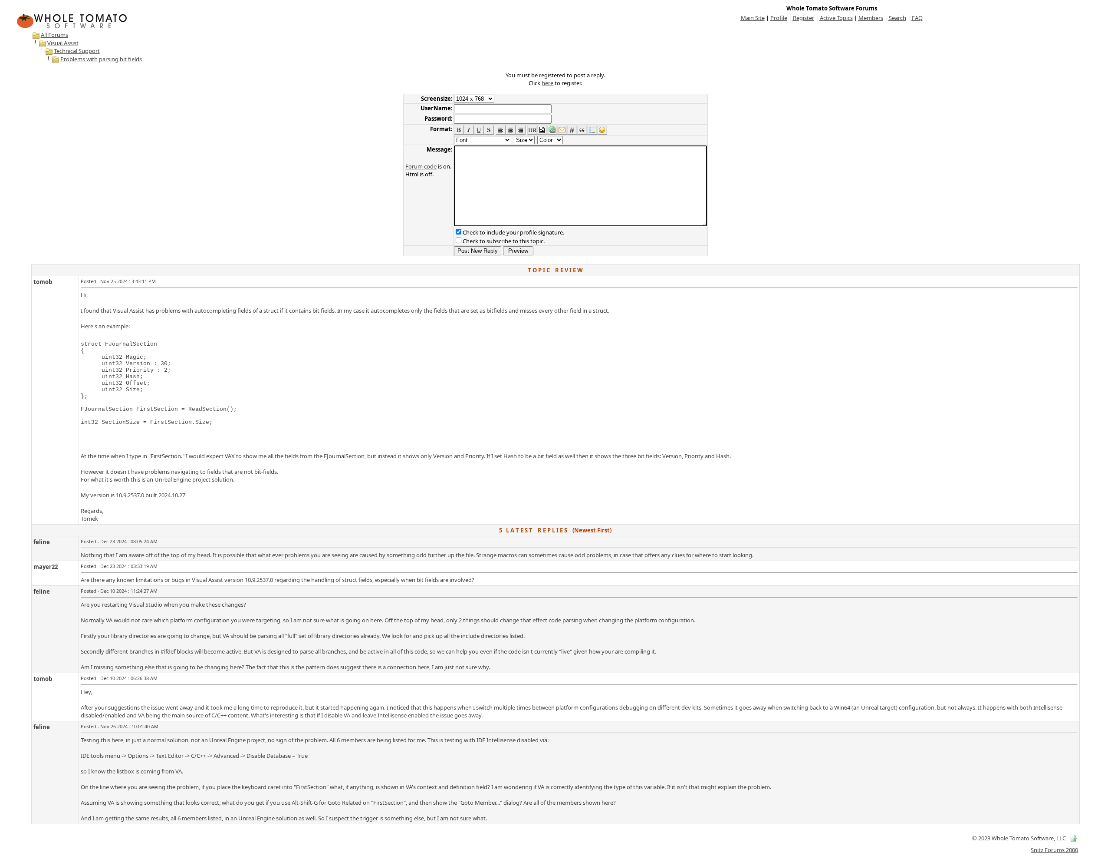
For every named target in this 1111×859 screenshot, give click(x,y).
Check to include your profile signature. (513, 232)
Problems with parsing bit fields (101, 59)
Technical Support (77, 51)
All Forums (54, 35)
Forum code (421, 166)
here (547, 83)
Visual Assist (63, 43)
